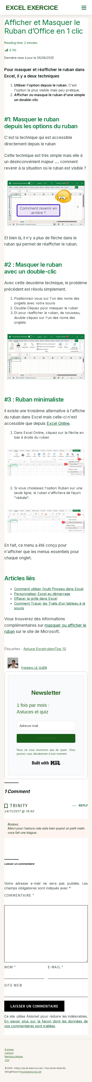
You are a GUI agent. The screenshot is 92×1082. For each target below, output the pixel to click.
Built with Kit (46, 763)
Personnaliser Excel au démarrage (42, 594)
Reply (83, 805)
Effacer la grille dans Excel (35, 598)
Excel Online (58, 423)
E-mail (56, 967)
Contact (9, 1052)
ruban (50, 649)
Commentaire (19, 895)
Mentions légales (14, 1056)
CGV (7, 1060)
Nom (10, 967)
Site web (13, 985)
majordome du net (31, 1071)
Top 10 (60, 649)
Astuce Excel (34, 649)
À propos (9, 1049)
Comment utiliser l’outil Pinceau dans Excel (48, 589)
